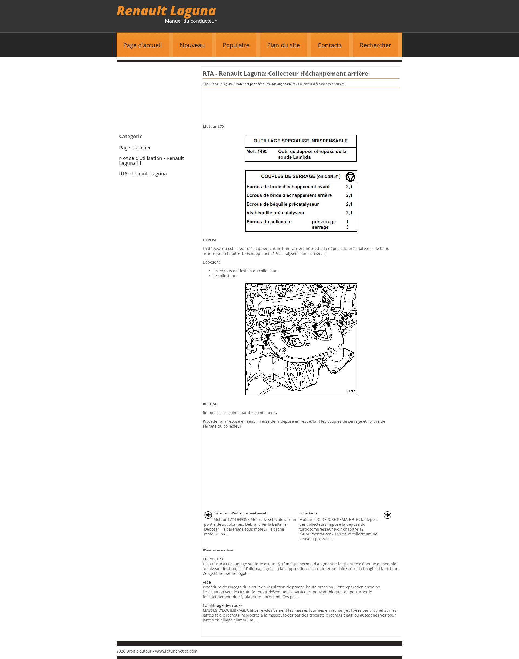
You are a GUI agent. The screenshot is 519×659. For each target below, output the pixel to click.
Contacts (330, 45)
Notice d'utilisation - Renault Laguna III (151, 160)
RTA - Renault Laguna (218, 84)
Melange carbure (283, 84)
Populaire (236, 45)
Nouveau (192, 45)
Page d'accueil (142, 45)
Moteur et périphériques (252, 84)
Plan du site (283, 45)
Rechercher (375, 45)
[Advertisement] (301, 104)
